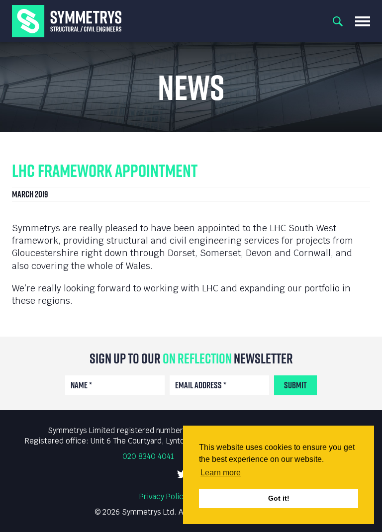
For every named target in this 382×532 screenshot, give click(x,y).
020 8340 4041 (148, 456)
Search (337, 21)
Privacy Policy (163, 496)
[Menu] (362, 21)
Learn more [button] (220, 472)
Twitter (182, 473)
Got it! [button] (278, 498)
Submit (295, 385)
